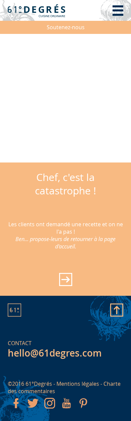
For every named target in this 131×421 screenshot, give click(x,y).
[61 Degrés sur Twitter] (33, 409)
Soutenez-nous (66, 27)
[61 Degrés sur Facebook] (16, 409)
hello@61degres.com (55, 353)
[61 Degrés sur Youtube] (66, 409)
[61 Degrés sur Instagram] (49, 409)
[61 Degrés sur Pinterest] (83, 409)
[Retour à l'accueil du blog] (36, 10)
